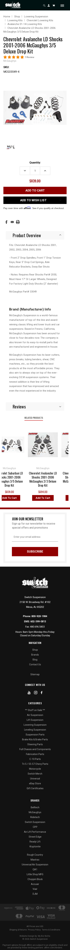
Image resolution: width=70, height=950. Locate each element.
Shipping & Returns (18, 930)
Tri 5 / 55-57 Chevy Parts (35, 764)
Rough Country (35, 854)
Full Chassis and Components (35, 749)
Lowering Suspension (35, 724)
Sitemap (35, 674)
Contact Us (35, 664)
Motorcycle (35, 768)
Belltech (35, 807)
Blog (35, 659)
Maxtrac (35, 859)
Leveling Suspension (35, 729)
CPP (35, 827)
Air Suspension (35, 715)
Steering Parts (35, 744)
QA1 (35, 869)
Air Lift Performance (35, 831)
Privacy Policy (34, 930)
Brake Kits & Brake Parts (35, 739)
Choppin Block (35, 879)
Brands (35, 654)
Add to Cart (41, 497)
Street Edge (35, 836)
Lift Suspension (35, 720)
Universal (35, 778)
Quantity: (35, 162)
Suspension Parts (35, 734)
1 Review (29, 57)
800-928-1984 (39, 616)
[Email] (12, 222)
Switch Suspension (35, 822)
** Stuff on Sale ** (35, 710)
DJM (35, 894)
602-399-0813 (38, 621)
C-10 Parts (35, 759)
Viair (35, 889)
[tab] (35, 235)
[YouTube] (29, 693)
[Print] (18, 222)
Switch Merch (35, 773)
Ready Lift (35, 841)
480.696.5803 (37, 626)
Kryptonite (35, 846)
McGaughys (35, 812)
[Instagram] (35, 693)
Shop (35, 649)
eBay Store (35, 783)
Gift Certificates (35, 788)
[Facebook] (6, 222)
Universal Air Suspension (35, 864)
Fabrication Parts (35, 754)
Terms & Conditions (51, 930)
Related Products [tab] (33, 417)
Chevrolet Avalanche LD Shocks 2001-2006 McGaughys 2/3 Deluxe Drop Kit (41, 479)
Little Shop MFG (35, 874)
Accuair (35, 884)
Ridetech (35, 817)
